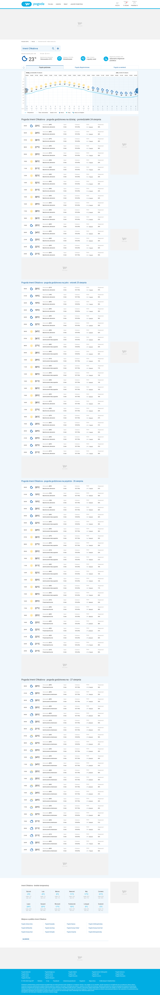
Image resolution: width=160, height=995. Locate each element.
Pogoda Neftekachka (26, 928)
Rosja (33, 41)
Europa (58, 4)
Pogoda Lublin (72, 974)
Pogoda (38, 4)
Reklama (40, 981)
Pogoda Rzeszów (72, 976)
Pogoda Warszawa (120, 976)
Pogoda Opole (25, 976)
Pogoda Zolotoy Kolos (27, 924)
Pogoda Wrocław (25, 978)
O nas (47, 981)
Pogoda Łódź (95, 974)
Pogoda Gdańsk (72, 972)
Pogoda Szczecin (96, 976)
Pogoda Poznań (49, 976)
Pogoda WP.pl (25, 41)
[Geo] (58, 48)
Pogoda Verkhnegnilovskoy (95, 924)
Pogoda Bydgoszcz (50, 972)
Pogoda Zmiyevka (71, 932)
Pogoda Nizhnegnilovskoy (95, 932)
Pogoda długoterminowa (82, 67)
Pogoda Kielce (25, 974)
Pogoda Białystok (26, 972)
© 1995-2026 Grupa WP (27, 981)
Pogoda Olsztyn (119, 974)
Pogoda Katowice (120, 972)
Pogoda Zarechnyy (50, 928)
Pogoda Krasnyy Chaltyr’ (73, 928)
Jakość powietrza (76, 4)
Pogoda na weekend (120, 67)
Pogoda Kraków (49, 974)
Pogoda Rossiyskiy (50, 924)
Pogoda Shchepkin (50, 932)
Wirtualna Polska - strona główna (26, 4)
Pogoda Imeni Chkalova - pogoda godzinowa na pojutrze (46, 481)
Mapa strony (92, 981)
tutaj (56, 992)
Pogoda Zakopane (49, 978)
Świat (66, 4)
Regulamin (82, 981)
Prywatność (56, 981)
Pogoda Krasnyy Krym (27, 932)
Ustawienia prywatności (69, 981)
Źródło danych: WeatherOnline (107, 981)
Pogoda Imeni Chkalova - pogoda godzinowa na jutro (45, 282)
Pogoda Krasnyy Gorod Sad (95, 928)
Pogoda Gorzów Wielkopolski (99, 972)
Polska (50, 4)
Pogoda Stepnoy (71, 924)
